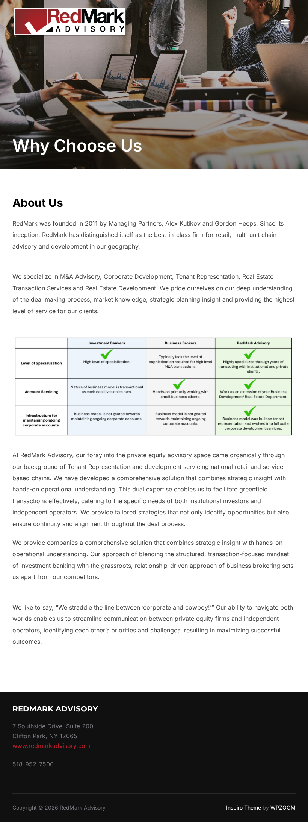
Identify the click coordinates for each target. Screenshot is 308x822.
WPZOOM (283, 807)
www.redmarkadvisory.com (51, 745)
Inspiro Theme (243, 807)
